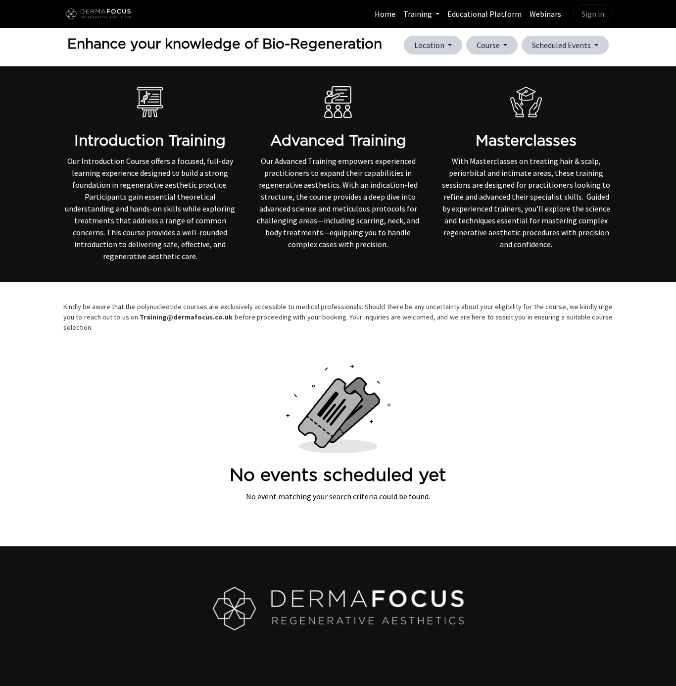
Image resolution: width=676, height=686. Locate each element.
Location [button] (430, 45)
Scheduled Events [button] (562, 45)
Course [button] (489, 45)
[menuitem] (385, 14)
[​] (338, 608)
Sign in (592, 14)
